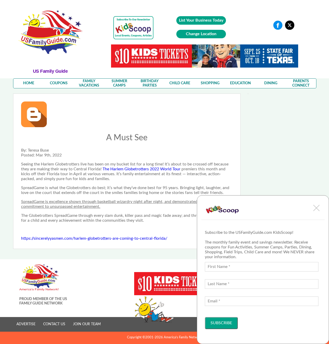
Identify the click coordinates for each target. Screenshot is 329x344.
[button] (316, 208)
